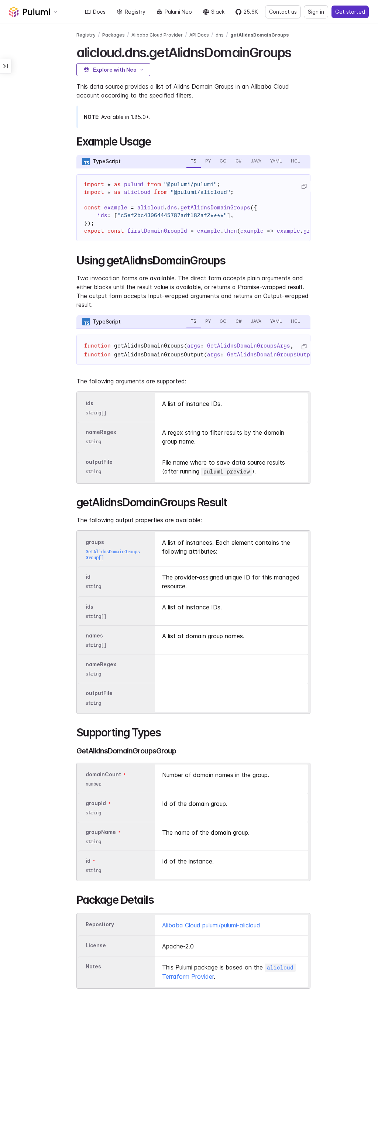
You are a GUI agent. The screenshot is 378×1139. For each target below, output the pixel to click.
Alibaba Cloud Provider (157, 35)
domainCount (103, 774)
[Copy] (303, 186)
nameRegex (101, 432)
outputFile (99, 462)
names (94, 635)
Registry (135, 11)
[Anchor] (297, 51)
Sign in (316, 11)
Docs (99, 11)
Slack (217, 11)
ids (89, 403)
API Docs (199, 35)
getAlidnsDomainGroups (259, 35)
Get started (350, 11)
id (88, 577)
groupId (96, 803)
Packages (113, 35)
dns (220, 35)
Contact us (283, 11)
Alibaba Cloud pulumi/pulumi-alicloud (211, 925)
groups (95, 542)
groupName (101, 832)
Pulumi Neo (178, 11)
